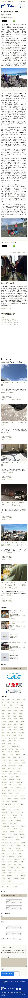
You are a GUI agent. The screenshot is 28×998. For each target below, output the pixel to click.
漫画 (22, 804)
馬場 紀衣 (18, 839)
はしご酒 (4, 784)
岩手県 (11, 754)
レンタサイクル (15, 746)
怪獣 (8, 801)
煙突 (8, 732)
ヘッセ (14, 790)
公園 (11, 705)
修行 (10, 773)
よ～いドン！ (20, 883)
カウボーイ (16, 762)
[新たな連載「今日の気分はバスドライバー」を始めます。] (14, 500)
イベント (10, 399)
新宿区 (20, 713)
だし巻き (15, 886)
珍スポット (4, 806)
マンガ (3, 707)
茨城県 (14, 716)
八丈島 (8, 716)
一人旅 (14, 252)
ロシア (17, 812)
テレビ (16, 875)
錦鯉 (14, 768)
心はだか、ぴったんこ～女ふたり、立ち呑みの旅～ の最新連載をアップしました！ (13, 585)
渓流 (3, 853)
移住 (19, 768)
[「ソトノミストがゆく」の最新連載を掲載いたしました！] (14, 540)
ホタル (11, 839)
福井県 (3, 817)
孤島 (3, 713)
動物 (3, 735)
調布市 (15, 729)
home (17, 837)
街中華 (3, 867)
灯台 (13, 702)
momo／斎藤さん (5, 826)
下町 (15, 740)
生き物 (8, 828)
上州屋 (3, 878)
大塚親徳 (4, 872)
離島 (9, 757)
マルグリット (5, 795)
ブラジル (16, 842)
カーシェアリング (13, 738)
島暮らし (4, 773)
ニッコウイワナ (13, 653)
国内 (13, 699)
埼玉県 (9, 727)
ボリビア (4, 760)
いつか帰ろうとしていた (7, 837)
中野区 (3, 724)
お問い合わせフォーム (16, 952)
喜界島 (18, 771)
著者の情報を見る (6, 308)
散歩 (17, 749)
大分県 (3, 809)
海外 (24, 252)
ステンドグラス (10, 856)
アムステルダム (12, 823)
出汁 (3, 886)
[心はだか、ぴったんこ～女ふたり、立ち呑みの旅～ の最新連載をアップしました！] (14, 580)
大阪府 (17, 776)
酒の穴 (8, 886)
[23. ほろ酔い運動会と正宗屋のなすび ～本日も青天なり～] (5, 649)
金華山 (3, 861)
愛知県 (9, 718)
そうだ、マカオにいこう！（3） (10, 322)
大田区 (9, 724)
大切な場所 (14, 801)
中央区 (21, 718)
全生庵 (9, 861)
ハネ (21, 815)
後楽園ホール (13, 831)
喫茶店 (20, 765)
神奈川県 (4, 721)
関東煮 (3, 850)
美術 (20, 784)
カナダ (23, 762)
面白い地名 (21, 732)
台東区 (21, 724)
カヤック (4, 848)
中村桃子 (22, 834)
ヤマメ (11, 633)
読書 (9, 790)
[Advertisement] (14, 341)
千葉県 (20, 716)
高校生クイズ (12, 872)
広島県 (9, 729)
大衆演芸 (4, 779)
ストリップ (11, 779)
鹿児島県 (12, 771)
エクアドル (4, 754)
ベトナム (22, 795)
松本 (3, 828)
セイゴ (20, 817)
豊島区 (14, 713)
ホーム (2, 981)
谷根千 (21, 861)
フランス (23, 837)
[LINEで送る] (14, 21)
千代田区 (11, 721)
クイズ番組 (9, 875)
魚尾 (3, 875)
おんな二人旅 (19, 782)
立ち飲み (15, 815)
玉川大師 (11, 749)
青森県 (3, 718)
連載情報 (19, 399)
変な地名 (14, 732)
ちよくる (4, 749)
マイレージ (22, 773)
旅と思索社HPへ (4, 983)
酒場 (3, 699)
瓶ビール (4, 820)
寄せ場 (18, 779)
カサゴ (3, 864)
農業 (21, 828)
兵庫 (3, 856)
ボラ (9, 815)
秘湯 (22, 707)
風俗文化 (17, 751)
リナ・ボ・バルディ (6, 842)
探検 (19, 252)
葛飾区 (15, 727)
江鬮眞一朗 (4, 831)
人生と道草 (4, 787)
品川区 (15, 724)
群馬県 (3, 743)
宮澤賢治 (4, 793)
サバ (12, 812)
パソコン (21, 790)
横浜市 (3, 727)
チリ (20, 757)
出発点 (10, 793)
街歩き (18, 699)
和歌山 (9, 864)
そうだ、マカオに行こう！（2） (10, 324)
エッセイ (11, 820)
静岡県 (21, 710)
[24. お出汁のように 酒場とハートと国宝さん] (5, 628)
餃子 (15, 864)
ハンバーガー (5, 812)
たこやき (11, 848)
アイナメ (9, 859)
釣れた (9, 878)
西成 (15, 817)
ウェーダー (19, 856)
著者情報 (15, 399)
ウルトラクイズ (21, 872)
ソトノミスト (17, 809)
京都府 (9, 798)
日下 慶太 (15, 636)
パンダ (16, 705)
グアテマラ (9, 751)
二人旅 (11, 776)
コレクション (14, 795)
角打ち (3, 870)
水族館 (15, 834)
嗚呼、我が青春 (8, 17)
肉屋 (23, 867)
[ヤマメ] (5, 639)
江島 (3, 859)
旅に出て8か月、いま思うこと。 (10, 319)
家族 (20, 870)
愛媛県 (3, 757)
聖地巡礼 (4, 834)
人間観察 (19, 845)
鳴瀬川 (9, 881)
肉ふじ (9, 870)
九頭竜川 (16, 878)
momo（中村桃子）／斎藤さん (19, 615)
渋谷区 (22, 721)
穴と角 (16, 793)
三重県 (10, 760)
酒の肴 (23, 826)
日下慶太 (23, 842)
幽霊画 (15, 861)
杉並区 (20, 735)
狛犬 (24, 754)
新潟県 (9, 710)
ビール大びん (11, 867)
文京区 (8, 713)
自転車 (9, 740)
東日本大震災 (17, 859)
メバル (12, 845)
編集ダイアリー (5, 746)
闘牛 (9, 768)
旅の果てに (5, 317)
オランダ (4, 823)
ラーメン (10, 707)
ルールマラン (11, 850)
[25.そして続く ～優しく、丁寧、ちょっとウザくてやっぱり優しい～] (5, 617)
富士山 (3, 729)
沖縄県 (15, 710)
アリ (15, 870)
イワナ (14, 853)
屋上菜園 (18, 754)
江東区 (21, 729)
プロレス (21, 831)
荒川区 (22, 760)
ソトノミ (4, 762)
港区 (17, 721)
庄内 (18, 867)
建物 (10, 762)
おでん (9, 809)
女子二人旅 (4, 782)
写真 (3, 751)
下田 (10, 834)
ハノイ (3, 798)
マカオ (22, 749)
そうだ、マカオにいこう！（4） (10, 320)
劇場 (20, 853)
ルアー (8, 853)
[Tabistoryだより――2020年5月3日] (14, 460)
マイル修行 (4, 776)
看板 (3, 732)
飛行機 (15, 773)
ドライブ (4, 738)
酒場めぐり (4, 839)
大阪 (13, 826)
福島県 (15, 718)
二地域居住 (4, 771)
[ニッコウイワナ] (5, 660)
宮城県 (14, 757)
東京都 (9, 743)
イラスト (23, 798)
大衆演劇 (16, 804)
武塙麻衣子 (18, 820)
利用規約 (6, 981)
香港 (22, 705)
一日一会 (15, 828)
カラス (3, 815)
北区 (3, 716)
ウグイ (9, 817)
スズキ (18, 806)
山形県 (14, 735)
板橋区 (16, 760)
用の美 (3, 790)
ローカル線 (4, 705)
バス (15, 784)
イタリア (12, 806)
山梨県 (21, 727)
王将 (20, 864)
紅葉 (3, 801)
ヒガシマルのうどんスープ (8, 883)
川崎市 (3, 740)
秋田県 (8, 735)
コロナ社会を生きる (6, 804)
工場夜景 (22, 738)
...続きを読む (11, 392)
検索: (2, 916)
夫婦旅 (16, 707)
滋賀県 (11, 787)
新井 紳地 (7, 16)
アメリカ (4, 765)
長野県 (3, 768)
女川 (24, 859)
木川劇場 (18, 848)
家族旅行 (16, 798)
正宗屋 (22, 878)
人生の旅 (23, 875)
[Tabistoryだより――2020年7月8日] (14, 380)
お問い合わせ (22, 981)
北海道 (3, 710)
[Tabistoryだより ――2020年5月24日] (14, 420)
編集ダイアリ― (12, 765)
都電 (10, 784)
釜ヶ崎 (11, 782)
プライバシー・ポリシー (14, 981)
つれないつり (16, 637)
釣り (15, 743)
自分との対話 (20, 850)
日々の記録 (18, 787)
